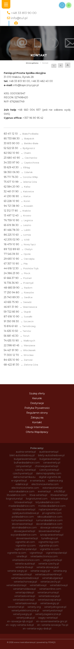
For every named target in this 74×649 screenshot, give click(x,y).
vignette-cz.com (26, 545)
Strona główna (32, 63)
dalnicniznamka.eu (24, 477)
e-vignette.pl (19, 480)
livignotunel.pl (14, 498)
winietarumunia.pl (48, 592)
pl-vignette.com (52, 513)
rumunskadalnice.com (49, 520)
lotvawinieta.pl (59, 498)
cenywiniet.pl (23, 466)
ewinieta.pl (44, 491)
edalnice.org (55, 480)
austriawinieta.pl (48, 451)
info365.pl (59, 491)
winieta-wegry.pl (17, 570)
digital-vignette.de (50, 477)
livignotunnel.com (36, 498)
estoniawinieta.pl (52, 487)
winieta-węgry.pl (40, 570)
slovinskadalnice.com (24, 527)
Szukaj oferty (37, 393)
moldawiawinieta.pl (24, 509)
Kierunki (37, 398)
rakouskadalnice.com (49, 516)
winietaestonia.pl (16, 585)
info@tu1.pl (19, 18)
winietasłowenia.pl (26, 603)
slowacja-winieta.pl (51, 527)
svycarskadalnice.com (24, 534)
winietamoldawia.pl (24, 588)
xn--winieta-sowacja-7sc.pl (52, 624)
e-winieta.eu (37, 480)
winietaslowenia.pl (23, 599)
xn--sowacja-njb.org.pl (20, 621)
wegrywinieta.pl (52, 560)
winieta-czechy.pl (48, 563)
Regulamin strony (37, 412)
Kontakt (37, 422)
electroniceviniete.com (25, 487)
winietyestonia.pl (52, 610)
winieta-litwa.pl (24, 567)
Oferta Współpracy (37, 432)
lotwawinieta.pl (23, 502)
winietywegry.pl (22, 614)
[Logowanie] (16, 23)
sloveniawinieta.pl (22, 523)
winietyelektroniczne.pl (25, 610)
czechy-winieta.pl (25, 469)
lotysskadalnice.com (48, 502)
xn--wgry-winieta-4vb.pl (20, 624)
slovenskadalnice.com (49, 523)
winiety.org (34, 606)
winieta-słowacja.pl (47, 567)
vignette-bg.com (48, 541)
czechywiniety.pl (23, 473)
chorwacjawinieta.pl (46, 466)
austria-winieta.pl (26, 451)
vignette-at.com (25, 541)
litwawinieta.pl (59, 495)
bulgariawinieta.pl (50, 459)
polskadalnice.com (23, 516)
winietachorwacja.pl (25, 581)
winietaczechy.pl (50, 581)
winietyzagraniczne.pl (48, 614)
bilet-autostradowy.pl (22, 455)
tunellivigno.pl (49, 538)
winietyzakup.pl (25, 617)
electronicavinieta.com (45, 484)
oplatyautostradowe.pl (25, 513)
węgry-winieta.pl (48, 617)
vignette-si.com (16, 552)
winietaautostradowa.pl (25, 578)
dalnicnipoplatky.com (48, 473)
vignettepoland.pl (56, 552)
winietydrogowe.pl (55, 606)
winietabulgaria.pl (52, 578)
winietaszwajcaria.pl (49, 599)
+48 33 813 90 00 (23, 13)
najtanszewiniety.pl (50, 509)
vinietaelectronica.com (44, 556)
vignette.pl (36, 552)
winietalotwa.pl (59, 585)
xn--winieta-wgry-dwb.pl (37, 628)
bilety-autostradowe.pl (51, 455)
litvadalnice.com (16, 495)
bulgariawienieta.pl (25, 459)
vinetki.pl (22, 556)
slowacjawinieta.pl (24, 531)
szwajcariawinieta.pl (51, 534)
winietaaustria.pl (22, 574)
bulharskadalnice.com (27, 462)
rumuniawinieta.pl (22, 520)
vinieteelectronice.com (26, 560)
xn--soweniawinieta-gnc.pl (51, 621)
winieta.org (60, 570)
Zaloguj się (37, 417)
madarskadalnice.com (22, 505)
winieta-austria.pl (25, 563)
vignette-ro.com (50, 549)
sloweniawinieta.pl (49, 531)
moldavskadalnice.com (52, 505)
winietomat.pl (16, 606)
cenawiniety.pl (51, 462)
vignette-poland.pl (25, 549)
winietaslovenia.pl (24, 596)
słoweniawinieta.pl (27, 538)
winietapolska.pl (24, 592)
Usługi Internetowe (37, 427)
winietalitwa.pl (38, 585)
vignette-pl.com (48, 545)
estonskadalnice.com (21, 491)
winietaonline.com (50, 588)
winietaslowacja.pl (49, 596)
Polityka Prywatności (37, 407)
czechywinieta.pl (49, 469)
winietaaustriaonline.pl (48, 574)
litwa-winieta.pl (38, 495)
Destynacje (37, 403)
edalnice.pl (21, 484)
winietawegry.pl (49, 603)
